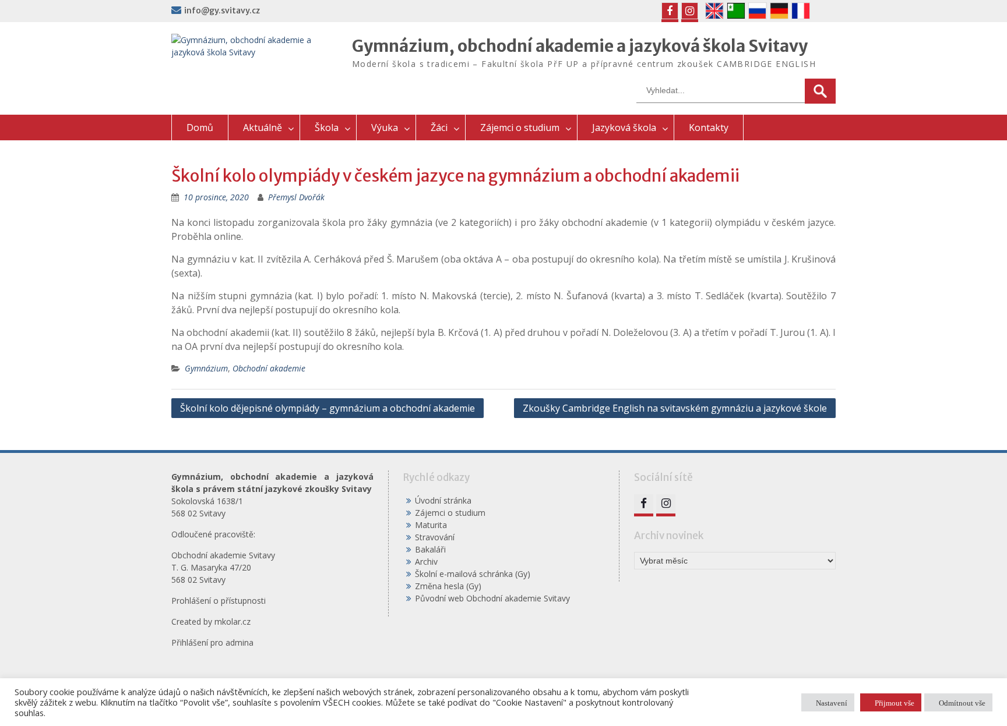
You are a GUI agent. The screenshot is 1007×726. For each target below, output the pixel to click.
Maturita (431, 524)
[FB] (669, 10)
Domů (199, 127)
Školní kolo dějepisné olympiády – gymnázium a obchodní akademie (327, 408)
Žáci (439, 127)
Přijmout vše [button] (894, 702)
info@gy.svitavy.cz (222, 10)
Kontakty (708, 127)
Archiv (426, 561)
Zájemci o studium (519, 127)
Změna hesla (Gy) (448, 586)
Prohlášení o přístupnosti (218, 600)
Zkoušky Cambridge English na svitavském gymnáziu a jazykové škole (675, 408)
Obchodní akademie (269, 368)
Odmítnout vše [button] (962, 702)
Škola (327, 127)
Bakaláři (430, 549)
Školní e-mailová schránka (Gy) (472, 573)
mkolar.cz (232, 621)
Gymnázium (206, 368)
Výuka (384, 127)
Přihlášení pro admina (212, 642)
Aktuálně (262, 127)
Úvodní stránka (443, 500)
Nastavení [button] (831, 702)
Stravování (435, 537)
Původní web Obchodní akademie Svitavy (492, 598)
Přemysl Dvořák (296, 197)
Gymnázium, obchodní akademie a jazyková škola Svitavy (580, 46)
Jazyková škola (624, 127)
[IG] (689, 10)
